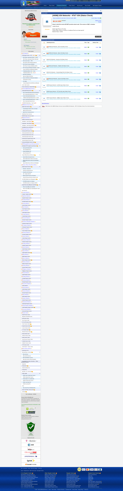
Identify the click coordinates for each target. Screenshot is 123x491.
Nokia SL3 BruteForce (25, 367)
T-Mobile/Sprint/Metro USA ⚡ (26, 480)
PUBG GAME (24, 373)
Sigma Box (90, 476)
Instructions (25, 468)
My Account (79, 5)
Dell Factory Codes (25, 318)
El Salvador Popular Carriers (26, 227)
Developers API (68, 489)
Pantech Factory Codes (25, 335)
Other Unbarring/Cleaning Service (29, 101)
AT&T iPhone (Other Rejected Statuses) (30, 62)
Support (98, 0)
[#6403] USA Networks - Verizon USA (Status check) (58, 78)
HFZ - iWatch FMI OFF (27, 173)
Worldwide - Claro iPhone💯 (26, 121)
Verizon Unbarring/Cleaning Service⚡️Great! (30, 99)
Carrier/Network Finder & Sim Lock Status (30, 108)
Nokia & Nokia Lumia (25, 333)
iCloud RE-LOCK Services (27, 172)
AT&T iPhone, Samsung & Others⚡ (28, 474)
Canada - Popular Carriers (26, 194)
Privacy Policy (80, 489)
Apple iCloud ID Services (26, 166)
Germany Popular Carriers (26, 234)
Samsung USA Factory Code (26, 130)
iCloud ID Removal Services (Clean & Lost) (30, 177)
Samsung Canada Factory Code (27, 134)
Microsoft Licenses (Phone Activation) (29, 359)
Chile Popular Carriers (25, 212)
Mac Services (24, 190)
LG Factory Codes (25, 329)
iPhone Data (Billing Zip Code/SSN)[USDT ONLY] (31, 188)
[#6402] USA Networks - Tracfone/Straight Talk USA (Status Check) (59, 72)
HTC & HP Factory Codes (26, 322)
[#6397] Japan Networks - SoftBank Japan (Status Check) (58, 97)
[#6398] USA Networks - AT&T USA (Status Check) (58, 46)
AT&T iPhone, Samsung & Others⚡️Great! (30, 57)
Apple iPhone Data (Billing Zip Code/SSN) (29, 184)
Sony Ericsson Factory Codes (27, 339)
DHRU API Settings (34, 468)
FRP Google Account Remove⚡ (72, 480)
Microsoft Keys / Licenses (26, 352)
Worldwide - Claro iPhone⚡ (50, 476)
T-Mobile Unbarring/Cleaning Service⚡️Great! (31, 97)
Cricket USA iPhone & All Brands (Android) (30, 69)
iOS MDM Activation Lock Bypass (29, 181)
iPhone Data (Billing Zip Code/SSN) (29, 186)
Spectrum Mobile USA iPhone (28, 76)
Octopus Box (24, 369)
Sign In (80, 0)
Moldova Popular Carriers (26, 263)
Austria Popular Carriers (26, 205)
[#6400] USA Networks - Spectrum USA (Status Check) (57, 59)
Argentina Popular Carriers (26, 197)
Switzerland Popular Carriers (26, 303)
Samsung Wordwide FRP (27, 147)
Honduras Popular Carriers (26, 241)
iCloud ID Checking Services (28, 170)
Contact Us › (34, 48)
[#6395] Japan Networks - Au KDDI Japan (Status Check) (58, 85)
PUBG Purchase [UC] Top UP (28, 380)
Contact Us (40, 468)
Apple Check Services (25, 106)
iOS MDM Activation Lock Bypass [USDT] (30, 182)
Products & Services (61, 5)
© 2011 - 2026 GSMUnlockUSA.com (41, 489)
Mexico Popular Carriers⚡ (50, 477)
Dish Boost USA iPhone (27, 74)
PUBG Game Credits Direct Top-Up (29, 375)
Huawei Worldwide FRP (27, 151)
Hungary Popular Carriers (26, 245)
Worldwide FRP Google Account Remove (29, 145)
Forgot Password (93, 0)
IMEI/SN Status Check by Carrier (27, 115)
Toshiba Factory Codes (25, 341)
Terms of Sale (74, 489)
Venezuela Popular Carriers (26, 311)
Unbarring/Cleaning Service (26, 90)
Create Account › (33, 42)
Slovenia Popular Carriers (26, 292)
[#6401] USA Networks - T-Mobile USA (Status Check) (58, 65)
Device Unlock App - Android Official (28, 86)
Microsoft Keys (25, 354)
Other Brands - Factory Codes (27, 346)
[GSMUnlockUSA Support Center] (31, 34)
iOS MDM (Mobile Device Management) (28, 179)
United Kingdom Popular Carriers (27, 307)
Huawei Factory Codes (70, 484)
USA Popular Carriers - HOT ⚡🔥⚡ (28, 55)
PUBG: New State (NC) (27, 382)
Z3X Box (23, 391)
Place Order (52, 5)
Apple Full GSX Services (27, 110)
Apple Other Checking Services (28, 112)
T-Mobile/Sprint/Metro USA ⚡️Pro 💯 (29, 72)
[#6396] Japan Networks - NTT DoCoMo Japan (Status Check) (59, 91)
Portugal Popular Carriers (26, 278)
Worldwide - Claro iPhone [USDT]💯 (28, 125)
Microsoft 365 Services (27, 355)
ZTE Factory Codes (25, 344)
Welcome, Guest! (74, 0)
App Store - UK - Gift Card (26, 371)
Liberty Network (24, 285)
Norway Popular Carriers (26, 267)
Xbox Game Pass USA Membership (29, 387)
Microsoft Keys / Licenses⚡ (93, 484)
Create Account (85, 0)
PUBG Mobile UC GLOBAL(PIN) (28, 378)
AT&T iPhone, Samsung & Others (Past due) (30, 59)
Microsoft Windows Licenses (28, 357)
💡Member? (63, 20)
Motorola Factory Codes (26, 331)
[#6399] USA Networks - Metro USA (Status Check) (58, 53)
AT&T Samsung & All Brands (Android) (28, 476)
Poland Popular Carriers (25, 274)
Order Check (72, 5)
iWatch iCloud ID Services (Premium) (29, 175)
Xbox (22, 385)
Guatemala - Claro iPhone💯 (26, 123)
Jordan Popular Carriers (26, 238)
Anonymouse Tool (24, 350)
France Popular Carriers (26, 230)
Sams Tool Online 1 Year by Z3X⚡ (95, 481)
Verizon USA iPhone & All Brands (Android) (30, 77)
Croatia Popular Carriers (26, 216)
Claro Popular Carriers (25, 208)
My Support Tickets (97, 5)
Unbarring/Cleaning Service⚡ (72, 477)
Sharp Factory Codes (25, 337)
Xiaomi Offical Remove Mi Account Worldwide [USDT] (31, 161)
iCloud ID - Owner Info (27, 168)
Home (45, 5)
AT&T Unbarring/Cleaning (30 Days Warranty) (31, 92)
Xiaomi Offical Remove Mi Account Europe (30, 158)
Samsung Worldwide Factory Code (27, 142)
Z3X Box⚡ (90, 480)
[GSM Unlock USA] (32, 3)
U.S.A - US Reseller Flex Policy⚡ (27, 486)
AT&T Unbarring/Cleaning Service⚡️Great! (30, 94)
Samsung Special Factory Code (27, 140)
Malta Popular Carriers (25, 256)
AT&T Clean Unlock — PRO (28, 60)
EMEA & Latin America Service (27, 119)
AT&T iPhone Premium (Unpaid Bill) (28, 478)
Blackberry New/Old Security (26, 316)
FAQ (21, 468)
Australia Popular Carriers (26, 201)
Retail (29, 468)
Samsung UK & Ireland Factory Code (28, 138)
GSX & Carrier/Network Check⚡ (72, 476)
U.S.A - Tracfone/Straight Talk (26, 485)
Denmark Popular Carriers (26, 219)
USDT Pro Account (33, 470)
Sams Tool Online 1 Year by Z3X (27, 389)
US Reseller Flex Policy (27, 79)
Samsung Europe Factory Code (27, 136)
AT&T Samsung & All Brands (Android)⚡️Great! (31, 67)
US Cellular (25, 81)
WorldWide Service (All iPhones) (27, 127)
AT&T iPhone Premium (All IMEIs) (28, 64)
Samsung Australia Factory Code (27, 132)
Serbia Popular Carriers (25, 289)
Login (22, 470)
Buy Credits (87, 5)
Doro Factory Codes (25, 320)
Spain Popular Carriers (25, 296)
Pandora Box (24, 365)
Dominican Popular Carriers (26, 223)
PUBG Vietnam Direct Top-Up (28, 377)
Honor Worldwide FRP (27, 149)
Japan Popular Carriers (25, 252)
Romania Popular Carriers (26, 281)
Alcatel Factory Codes (25, 314)
